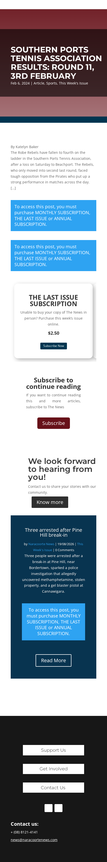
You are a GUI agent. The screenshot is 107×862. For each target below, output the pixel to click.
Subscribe (53, 423)
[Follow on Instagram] (58, 808)
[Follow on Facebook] (49, 808)
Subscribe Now (53, 346)
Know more (50, 502)
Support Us (53, 750)
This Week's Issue (73, 83)
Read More (53, 660)
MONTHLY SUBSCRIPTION (62, 212)
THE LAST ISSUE (30, 218)
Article (39, 83)
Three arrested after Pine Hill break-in (53, 532)
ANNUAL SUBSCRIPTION (43, 221)
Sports (51, 83)
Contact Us (53, 787)
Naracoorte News (41, 544)
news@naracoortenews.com (34, 839)
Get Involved (54, 769)
